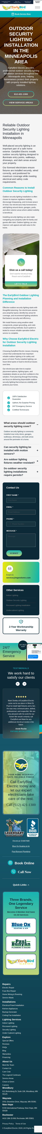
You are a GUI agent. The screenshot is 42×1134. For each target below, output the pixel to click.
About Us (7, 1061)
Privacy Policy (8, 1124)
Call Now (24, 872)
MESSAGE (11, 531)
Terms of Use (20, 1124)
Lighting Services (11, 1019)
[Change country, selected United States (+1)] (8, 524)
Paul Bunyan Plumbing (21, 852)
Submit (14, 553)
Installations (9, 1002)
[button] (18, 684)
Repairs (6, 984)
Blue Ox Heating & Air (21, 846)
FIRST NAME (12, 495)
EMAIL (9, 507)
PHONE (10, 519)
